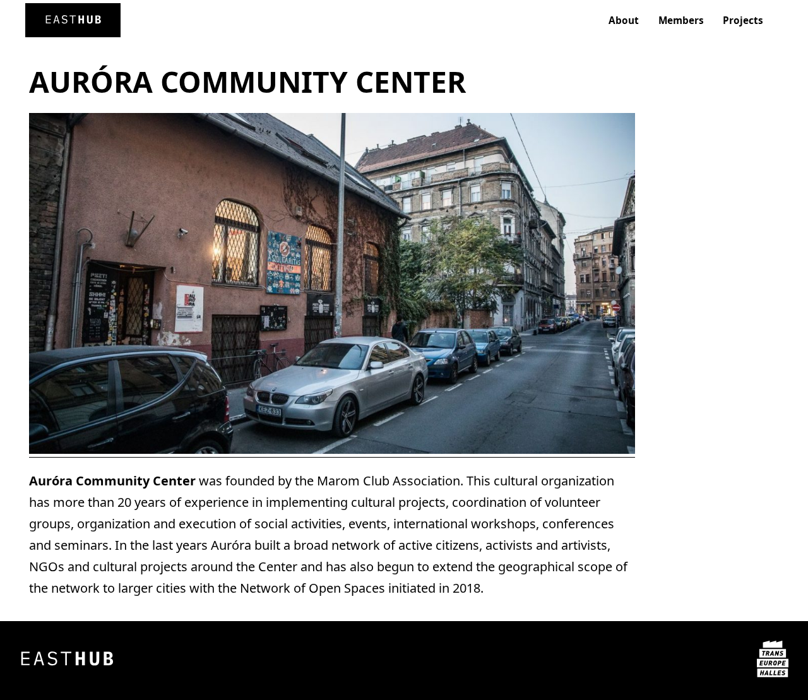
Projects (743, 20)
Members (681, 20)
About (624, 20)
